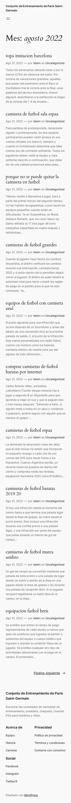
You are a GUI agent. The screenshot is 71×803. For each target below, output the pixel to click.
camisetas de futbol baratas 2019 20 (30, 491)
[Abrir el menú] (8, 18)
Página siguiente (49, 673)
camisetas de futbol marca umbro (29, 554)
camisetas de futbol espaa (29, 430)
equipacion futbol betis (27, 611)
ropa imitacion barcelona (29, 56)
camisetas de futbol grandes (31, 245)
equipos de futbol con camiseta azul (34, 306)
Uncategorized (54, 63)
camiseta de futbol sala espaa (32, 114)
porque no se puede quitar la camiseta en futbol (32, 179)
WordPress (31, 795)
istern (36, 63)
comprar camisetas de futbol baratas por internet (32, 369)
